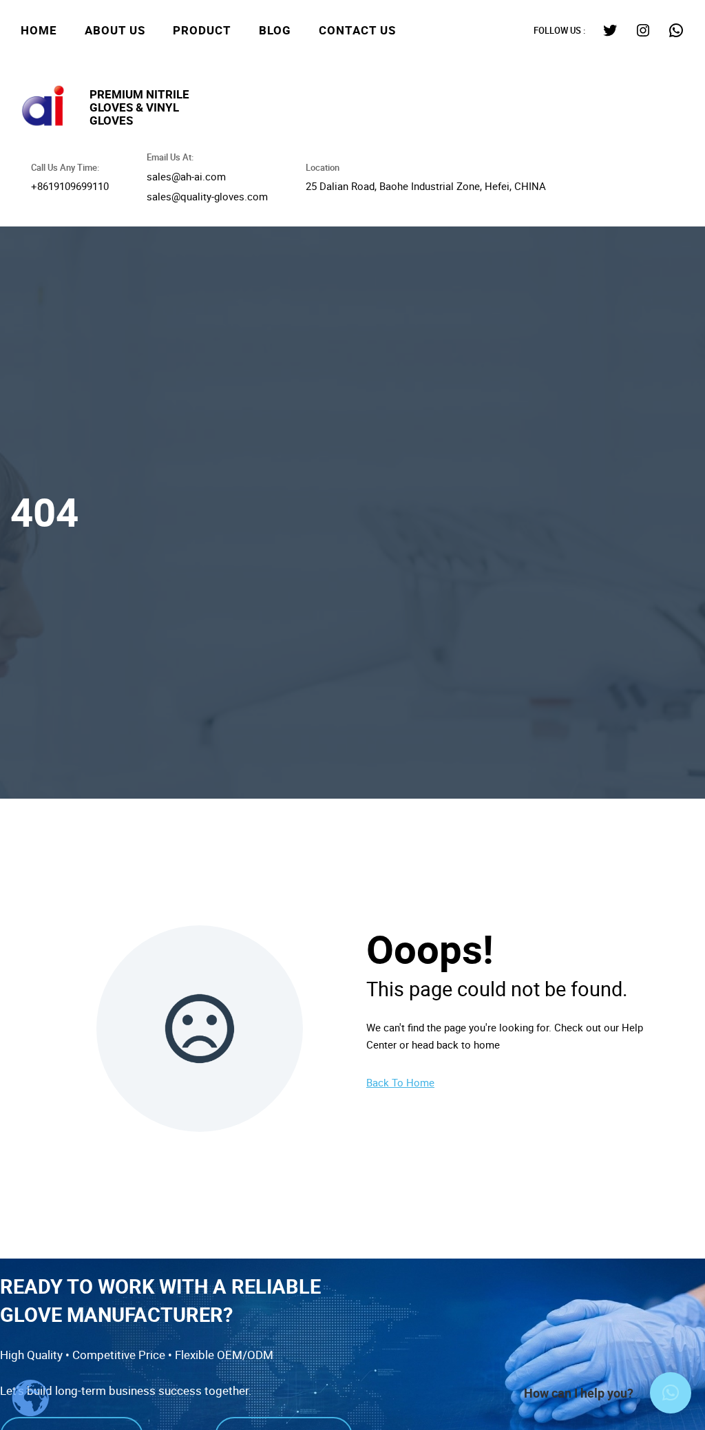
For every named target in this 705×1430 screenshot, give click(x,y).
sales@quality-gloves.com (207, 196)
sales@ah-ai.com (186, 176)
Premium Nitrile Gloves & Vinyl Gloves (139, 107)
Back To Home (400, 1082)
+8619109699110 (70, 186)
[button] (670, 1392)
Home (39, 30)
